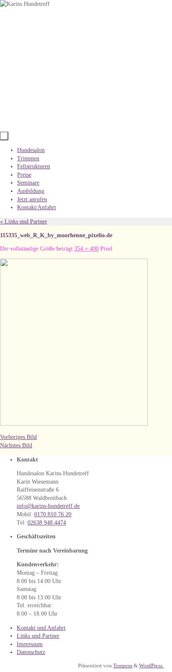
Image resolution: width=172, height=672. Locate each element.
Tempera (122, 666)
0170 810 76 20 (52, 514)
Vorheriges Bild (18, 437)
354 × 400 (86, 249)
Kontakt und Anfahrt (41, 628)
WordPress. (151, 666)
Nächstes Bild (16, 445)
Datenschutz (31, 652)
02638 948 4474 (47, 523)
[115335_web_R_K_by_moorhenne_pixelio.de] (74, 424)
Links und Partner (23, 221)
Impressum (30, 644)
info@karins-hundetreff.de (48, 506)
